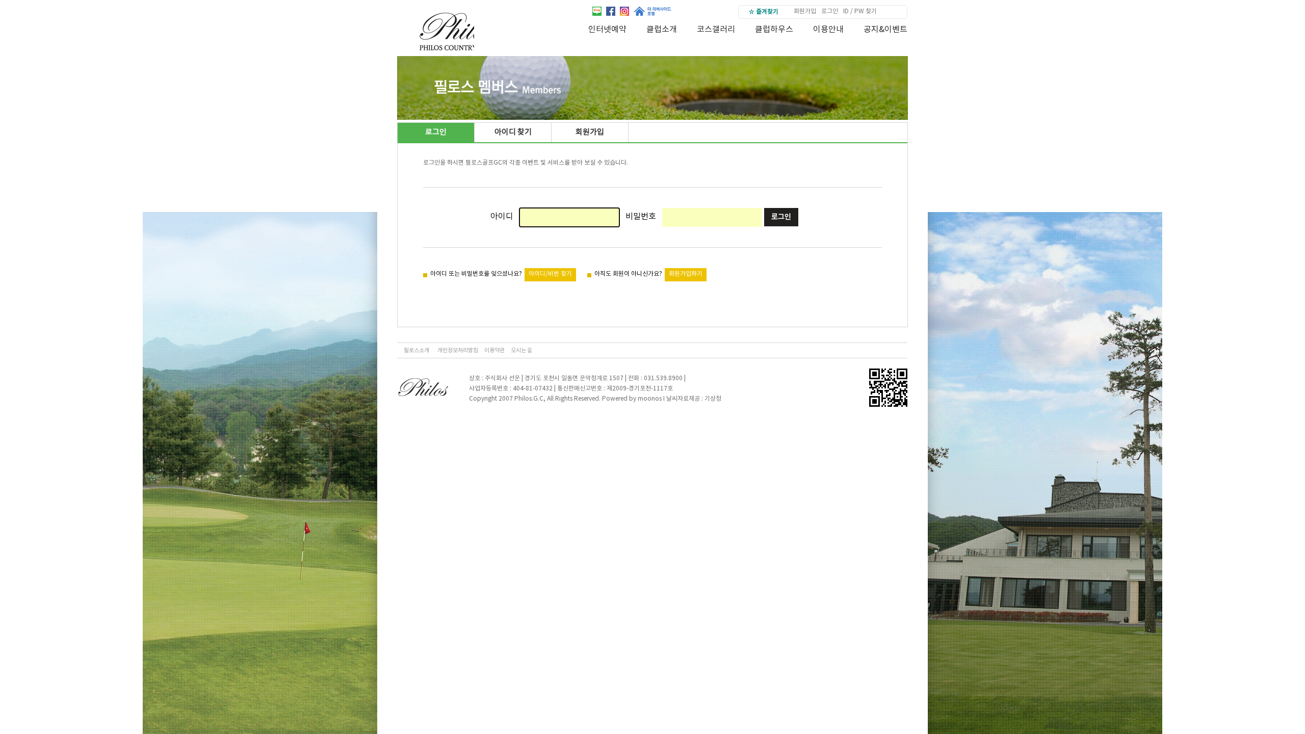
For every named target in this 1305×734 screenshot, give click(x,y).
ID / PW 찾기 (860, 11)
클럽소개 (661, 29)
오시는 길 (521, 350)
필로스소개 (416, 350)
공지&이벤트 (885, 29)
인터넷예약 (607, 29)
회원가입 (805, 11)
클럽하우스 (774, 29)
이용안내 (828, 29)
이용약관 (494, 350)
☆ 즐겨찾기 (763, 12)
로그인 (829, 11)
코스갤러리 (716, 29)
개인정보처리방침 (457, 350)
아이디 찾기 (513, 132)
